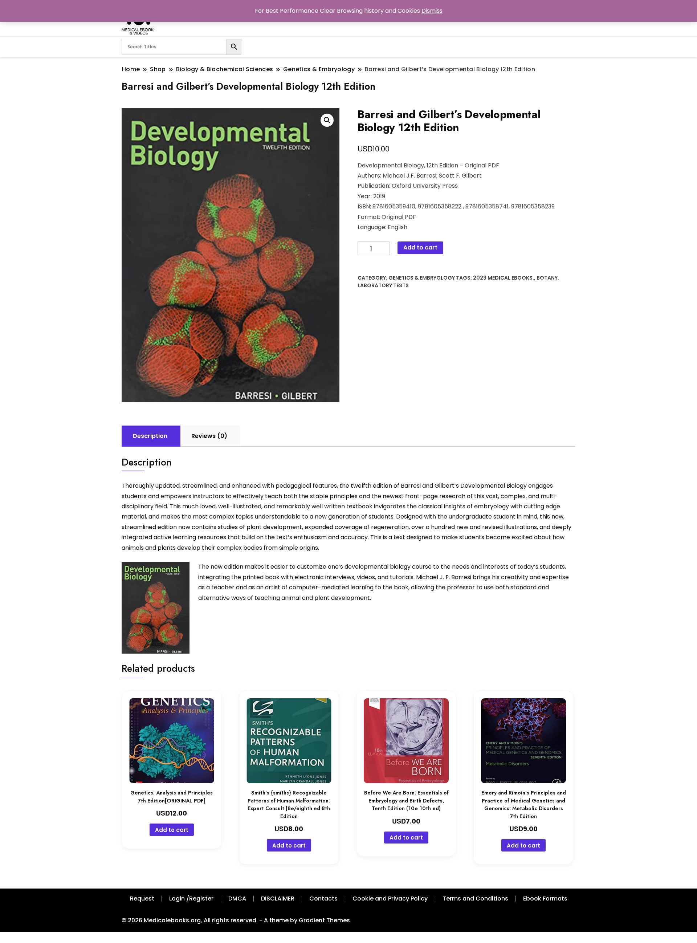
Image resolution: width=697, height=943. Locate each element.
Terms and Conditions (475, 898)
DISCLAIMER (277, 898)
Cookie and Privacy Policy (390, 898)
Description (150, 436)
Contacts (323, 898)
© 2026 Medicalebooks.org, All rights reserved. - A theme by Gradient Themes (236, 920)
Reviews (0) (209, 436)
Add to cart (420, 247)
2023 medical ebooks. (503, 277)
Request (142, 898)
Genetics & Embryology (421, 277)
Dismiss (432, 11)
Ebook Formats (545, 898)
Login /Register (191, 898)
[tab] (150, 436)
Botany (547, 277)
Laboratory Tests (383, 285)
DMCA (237, 898)
